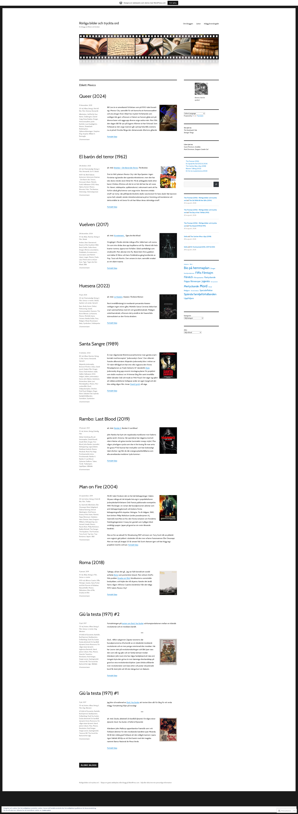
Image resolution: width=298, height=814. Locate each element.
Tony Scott (83, 534)
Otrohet (94, 389)
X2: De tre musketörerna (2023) (196, 171)
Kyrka (89, 381)
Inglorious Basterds (85, 649)
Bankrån (97, 635)
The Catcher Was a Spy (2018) (196, 166)
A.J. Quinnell (83, 505)
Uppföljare (82, 466)
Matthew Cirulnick (85, 449)
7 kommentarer (84, 540)
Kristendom (83, 381)
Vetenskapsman (92, 192)
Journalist (96, 444)
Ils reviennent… (119, 235)
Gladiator (94, 517)
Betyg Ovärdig (94, 431)
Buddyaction (93, 637)
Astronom (82, 177)
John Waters (88, 379)
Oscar (210, 287)
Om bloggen (188, 24)
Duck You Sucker (93, 639)
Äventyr (90, 237)
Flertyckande (209, 277)
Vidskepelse (96, 323)
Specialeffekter (206, 290)
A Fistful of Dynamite (86, 635)
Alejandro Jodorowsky (86, 364)
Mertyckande (191, 286)
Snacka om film (84, 593)
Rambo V (92, 456)
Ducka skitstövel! (85, 642)
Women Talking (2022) (193, 168)
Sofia (186, 236)
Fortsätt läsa (112, 136)
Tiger (84, 262)
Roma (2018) (91, 562)
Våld (85, 264)
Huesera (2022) (94, 286)
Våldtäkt (90, 466)
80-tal (81, 356)
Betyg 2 (96, 169)
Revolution (83, 657)
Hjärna (81, 187)
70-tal (81, 626)
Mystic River (83, 527)
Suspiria (85, 134)
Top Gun (90, 534)
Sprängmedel (93, 659)
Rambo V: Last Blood (86, 459)
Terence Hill (83, 661)
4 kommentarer (84, 596)
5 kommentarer (84, 739)
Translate (200, 116)
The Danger (94, 529)
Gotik (81, 184)
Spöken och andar (85, 303)
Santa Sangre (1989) (98, 344)
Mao (90, 652)
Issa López (82, 255)
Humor (86, 358)
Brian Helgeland (92, 507)
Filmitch (93, 182)
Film (83, 111)
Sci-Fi (92, 171)
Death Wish (83, 442)
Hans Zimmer (83, 519)
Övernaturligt (88, 169)
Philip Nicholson (93, 527)
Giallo (96, 372)
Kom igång (172, 3)
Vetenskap (82, 192)
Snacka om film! (124, 578)
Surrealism (82, 398)
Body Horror (87, 306)
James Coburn (84, 652)
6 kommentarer (84, 469)
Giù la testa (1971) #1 (99, 693)
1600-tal (82, 175)
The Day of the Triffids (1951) (199, 212)
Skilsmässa (82, 590)
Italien (87, 376)
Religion (82, 321)
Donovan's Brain (84, 182)
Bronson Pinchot (85, 367)
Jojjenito (206, 281)
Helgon (81, 376)
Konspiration (214, 281)
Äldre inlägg (89, 765)
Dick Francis (92, 512)
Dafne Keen (92, 247)
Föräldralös (83, 252)
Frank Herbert (88, 372)
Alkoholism (82, 114)
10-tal (81, 237)
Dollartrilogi (83, 639)
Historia (88, 111)
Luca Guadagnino (91, 124)
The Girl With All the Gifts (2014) (200, 200)
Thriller (88, 501)
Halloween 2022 (89, 374)
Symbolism (87, 323)
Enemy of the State (86, 514)
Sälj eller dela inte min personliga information (156, 783)
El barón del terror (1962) (103, 156)
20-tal (81, 108)
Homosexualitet (84, 121)
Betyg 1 (90, 108)
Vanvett (95, 303)
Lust (93, 381)
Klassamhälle (83, 588)
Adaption (186, 264)
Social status (195, 290)
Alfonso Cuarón (91, 580)
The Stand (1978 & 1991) (197, 226)
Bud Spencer (83, 637)
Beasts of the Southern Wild (88, 245)
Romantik (95, 111)
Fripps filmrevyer (84, 517)
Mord (89, 386)
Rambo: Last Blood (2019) (104, 419)
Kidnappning (83, 447)
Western (82, 631)
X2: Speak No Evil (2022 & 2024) (196, 164)
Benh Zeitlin (83, 247)
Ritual (87, 321)
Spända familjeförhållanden (200, 294)
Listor (198, 24)
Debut (94, 306)
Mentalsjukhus (84, 384)
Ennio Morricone (91, 644)
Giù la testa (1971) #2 (99, 614)
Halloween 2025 (89, 184)
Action (86, 431)
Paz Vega (93, 452)
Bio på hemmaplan (197, 268)
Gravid (90, 309)
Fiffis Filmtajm (204, 272)
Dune (147, 368)
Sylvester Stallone (85, 461)
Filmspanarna (198, 277)
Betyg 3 (96, 626)
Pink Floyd (82, 391)
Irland (95, 649)
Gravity (88, 583)
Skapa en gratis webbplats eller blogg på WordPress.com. (120, 783)
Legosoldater (93, 447)
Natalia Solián (90, 318)
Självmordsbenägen (86, 131)
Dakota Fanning (84, 510)
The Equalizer (84, 532)
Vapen (88, 536)
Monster (82, 189)
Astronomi (90, 177)
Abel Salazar (90, 175)
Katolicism (96, 379)
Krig (95, 629)
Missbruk (82, 452)
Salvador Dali (88, 393)
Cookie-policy (46, 810)
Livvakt (87, 524)
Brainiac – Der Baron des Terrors (126, 168)
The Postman (94, 532)
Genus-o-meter (88, 300)
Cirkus (93, 367)
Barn (86, 242)
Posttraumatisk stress (86, 454)
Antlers (81, 242)
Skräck (96, 171)
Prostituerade (84, 456)
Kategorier (187, 316)
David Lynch (135, 384)
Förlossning (83, 309)
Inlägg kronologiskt (211, 24)
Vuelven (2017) (93, 224)
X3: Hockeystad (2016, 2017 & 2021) (202, 247)
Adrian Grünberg (84, 437)
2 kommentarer (84, 139)
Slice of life (91, 590)
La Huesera (118, 297)
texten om (133, 623)
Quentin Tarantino (85, 654)
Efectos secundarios (91, 250)
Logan (86, 257)
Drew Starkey (87, 119)
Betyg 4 (97, 237)
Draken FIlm (88, 369)
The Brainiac (94, 189)
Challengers (88, 117)
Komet (86, 187)
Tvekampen (88, 464)
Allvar (86, 108)
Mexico (81, 126)
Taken (94, 461)
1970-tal (82, 580)
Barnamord (92, 242)
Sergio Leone (83, 659)
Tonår (81, 464)
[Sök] (216, 184)
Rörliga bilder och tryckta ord (99, 23)
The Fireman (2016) (192, 161)
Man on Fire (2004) (98, 487)
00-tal (81, 499)
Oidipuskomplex (84, 389)
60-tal (81, 169)
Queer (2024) (92, 96)
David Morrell (92, 439)
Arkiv (185, 330)
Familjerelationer (189, 273)
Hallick (81, 374)
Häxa (97, 184)
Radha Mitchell (84, 529)
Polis (87, 189)
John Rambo (88, 444)
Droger (95, 119)
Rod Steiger (91, 657)
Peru (96, 318)
